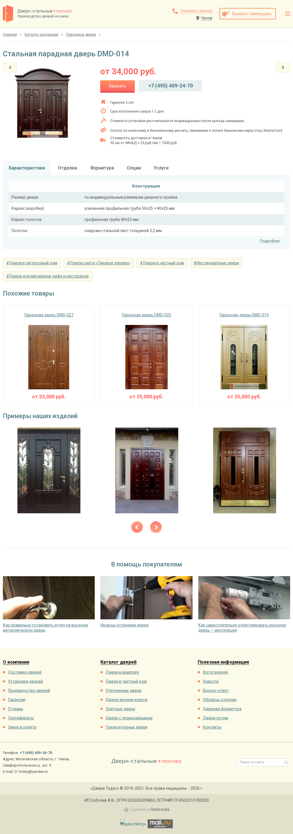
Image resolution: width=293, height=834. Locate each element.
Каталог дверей (118, 662)
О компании (16, 662)
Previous (137, 527)
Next (156, 527)
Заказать (117, 86)
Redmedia (160, 809)
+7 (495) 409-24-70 (170, 86)
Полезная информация (223, 662)
